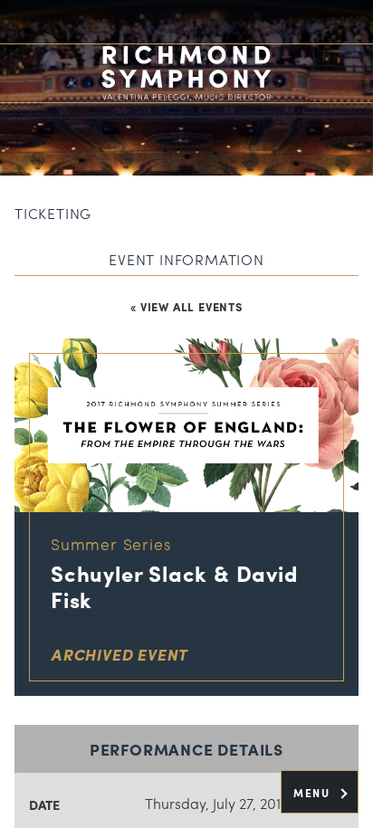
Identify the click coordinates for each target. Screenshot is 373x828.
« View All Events (186, 306)
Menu (313, 793)
